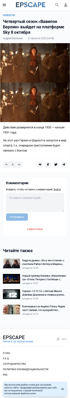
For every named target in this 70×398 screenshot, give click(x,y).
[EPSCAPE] (30, 5)
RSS (5, 374)
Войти (57, 189)
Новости (9, 15)
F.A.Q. (6, 358)
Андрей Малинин (13, 38)
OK (62, 389)
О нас (6, 353)
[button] (4, 5)
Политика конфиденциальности (25, 369)
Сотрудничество (14, 363)
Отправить (17, 217)
